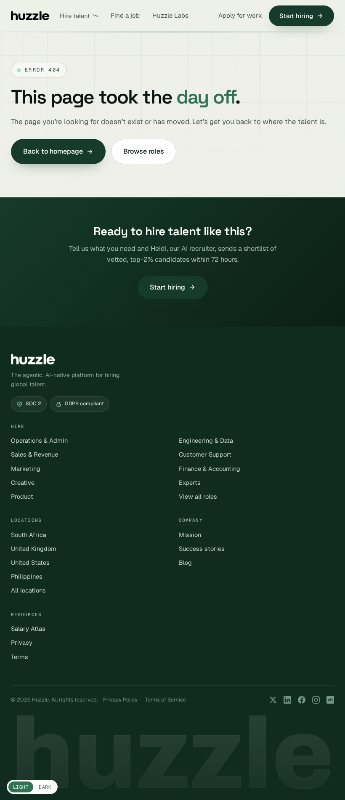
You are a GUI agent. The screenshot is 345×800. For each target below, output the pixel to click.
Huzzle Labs (170, 15)
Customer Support (205, 454)
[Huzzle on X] (273, 700)
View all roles (198, 496)
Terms (19, 657)
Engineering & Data (206, 440)
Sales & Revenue (34, 454)
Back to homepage (53, 151)
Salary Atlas (28, 629)
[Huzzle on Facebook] (301, 700)
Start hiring (296, 16)
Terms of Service (165, 699)
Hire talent (75, 16)
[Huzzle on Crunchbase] (330, 700)
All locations (28, 590)
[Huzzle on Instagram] (316, 700)
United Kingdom (33, 549)
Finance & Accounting (209, 469)
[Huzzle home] (30, 15)
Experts (190, 482)
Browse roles (143, 151)
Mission (190, 535)
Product (22, 496)
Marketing (25, 469)
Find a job (125, 15)
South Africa (28, 535)
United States (30, 562)
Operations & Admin (39, 440)
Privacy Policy (120, 699)
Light (21, 787)
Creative (22, 482)
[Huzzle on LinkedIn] (287, 700)
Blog (185, 562)
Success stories (202, 549)
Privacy (21, 642)
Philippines (26, 576)
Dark (45, 787)
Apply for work (240, 15)
